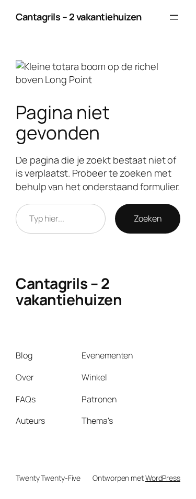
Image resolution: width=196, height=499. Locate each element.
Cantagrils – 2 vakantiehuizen (79, 16)
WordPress (162, 478)
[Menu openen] (174, 17)
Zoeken (148, 218)
